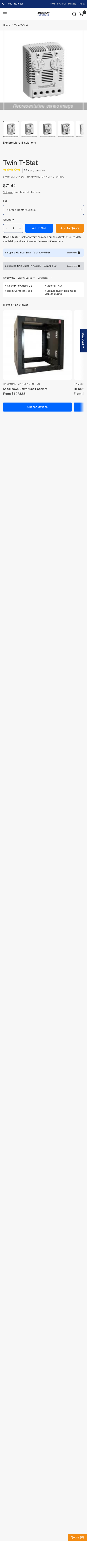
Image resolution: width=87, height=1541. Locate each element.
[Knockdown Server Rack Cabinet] (37, 345)
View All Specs (25, 278)
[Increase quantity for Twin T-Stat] (20, 228)
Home (6, 25)
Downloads (43, 278)
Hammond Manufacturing (21, 383)
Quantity (8, 219)
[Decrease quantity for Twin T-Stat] (6, 228)
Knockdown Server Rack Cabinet (25, 388)
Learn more (72, 253)
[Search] (74, 14)
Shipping (8, 192)
